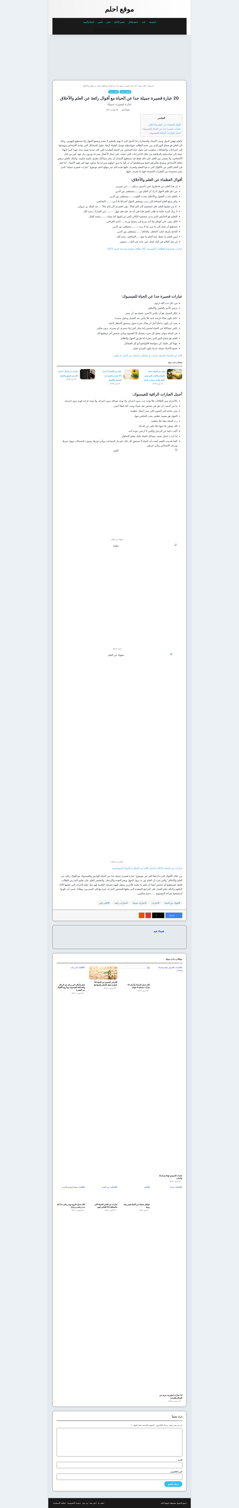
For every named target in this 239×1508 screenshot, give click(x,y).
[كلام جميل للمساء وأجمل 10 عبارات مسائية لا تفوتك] (136, 974)
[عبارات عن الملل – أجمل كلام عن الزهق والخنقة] (87, 374)
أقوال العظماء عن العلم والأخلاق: (164, 124)
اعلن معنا (93, 1503)
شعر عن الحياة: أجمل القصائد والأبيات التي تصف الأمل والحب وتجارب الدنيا (154, 375)
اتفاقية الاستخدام (59, 1503)
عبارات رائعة (120, 903)
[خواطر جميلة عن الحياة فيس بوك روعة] (136, 1193)
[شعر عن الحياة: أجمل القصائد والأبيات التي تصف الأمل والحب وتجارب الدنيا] (174, 374)
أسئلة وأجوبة (88, 22)
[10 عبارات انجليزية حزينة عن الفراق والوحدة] (168, 1289)
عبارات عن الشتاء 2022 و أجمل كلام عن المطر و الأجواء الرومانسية (147, 868)
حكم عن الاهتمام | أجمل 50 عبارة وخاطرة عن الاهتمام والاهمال (111, 375)
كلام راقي (103, 903)
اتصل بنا (101, 1503)
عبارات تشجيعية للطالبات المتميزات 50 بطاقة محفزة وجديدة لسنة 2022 (144, 248)
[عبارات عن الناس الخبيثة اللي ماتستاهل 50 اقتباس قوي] (103, 1193)
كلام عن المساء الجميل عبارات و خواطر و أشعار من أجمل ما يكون (148, 355)
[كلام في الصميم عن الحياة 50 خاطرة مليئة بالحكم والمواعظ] (103, 972)
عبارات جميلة (139, 903)
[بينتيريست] (148, 915)
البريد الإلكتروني (176, 1471)
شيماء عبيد (126, 110)
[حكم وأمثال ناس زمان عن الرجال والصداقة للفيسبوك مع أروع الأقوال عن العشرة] (71, 974)
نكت (143, 22)
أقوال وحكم (125, 92)
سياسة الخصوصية (74, 1503)
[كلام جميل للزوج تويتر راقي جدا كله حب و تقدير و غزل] (71, 1193)
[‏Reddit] (141, 915)
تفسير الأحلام (119, 22)
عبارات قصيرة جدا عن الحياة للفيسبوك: (161, 128)
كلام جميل (142, 86)
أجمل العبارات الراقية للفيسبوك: (165, 132)
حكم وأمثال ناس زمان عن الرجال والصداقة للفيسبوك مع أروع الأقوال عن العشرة (71, 987)
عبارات (154, 903)
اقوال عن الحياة (171, 903)
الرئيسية (152, 22)
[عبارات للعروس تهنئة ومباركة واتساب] (168, 1069)
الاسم (180, 1460)
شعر (108, 22)
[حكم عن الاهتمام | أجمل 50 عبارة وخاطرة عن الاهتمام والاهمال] (131, 374)
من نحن (85, 1503)
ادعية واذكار (133, 22)
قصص (100, 22)
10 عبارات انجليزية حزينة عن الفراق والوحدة (170, 1396)
